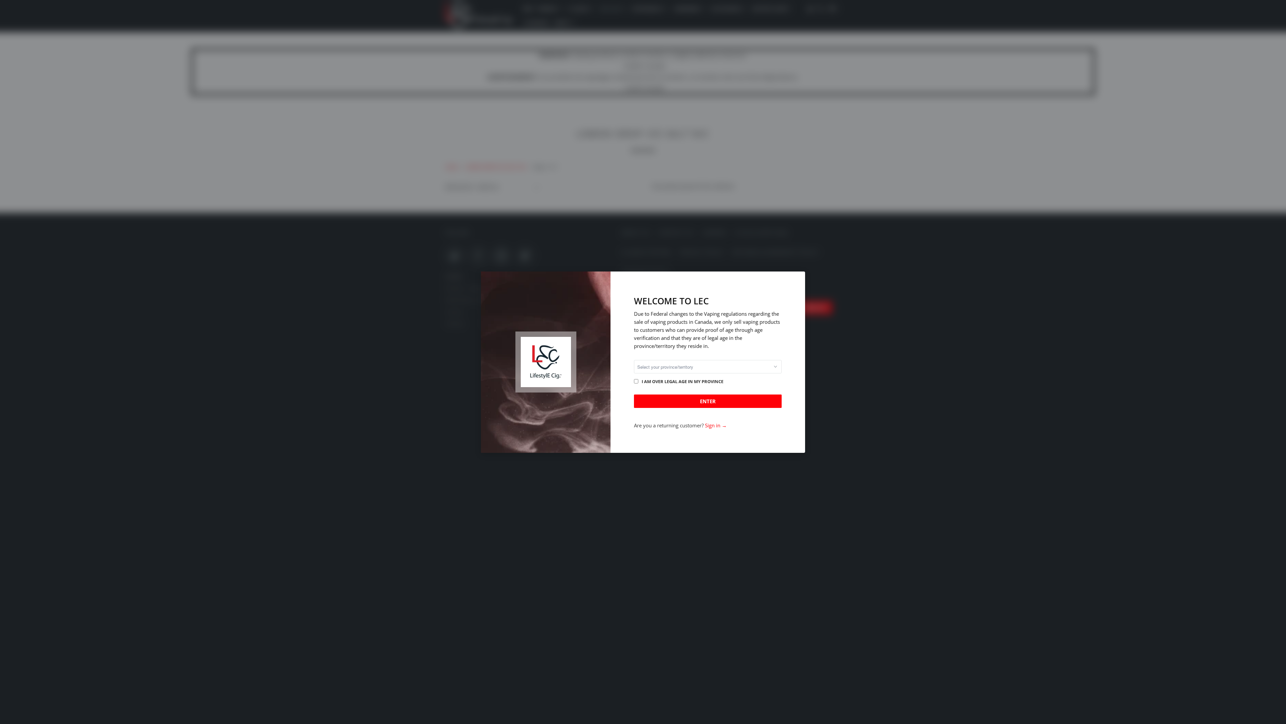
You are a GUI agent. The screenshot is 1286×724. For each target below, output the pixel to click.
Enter (708, 401)
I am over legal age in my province (682, 381)
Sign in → (716, 425)
